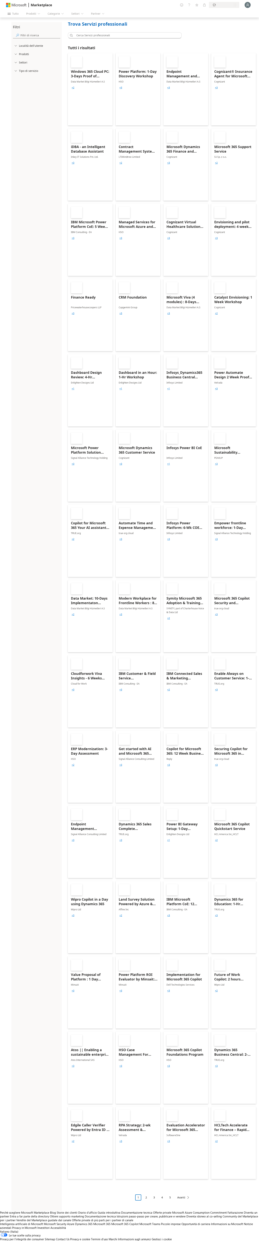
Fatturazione (235, 1212)
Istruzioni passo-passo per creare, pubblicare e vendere (151, 1216)
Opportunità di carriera (195, 1224)
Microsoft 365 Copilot (125, 1224)
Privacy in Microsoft (24, 1228)
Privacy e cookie (80, 1239)
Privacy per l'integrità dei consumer (22, 1239)
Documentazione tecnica (136, 1212)
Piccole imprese (171, 1224)
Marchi (113, 1239)
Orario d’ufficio (87, 1212)
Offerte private (162, 1212)
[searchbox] (40, 35)
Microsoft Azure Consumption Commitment (200, 1212)
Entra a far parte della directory (29, 1216)
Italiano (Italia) (9, 1231)
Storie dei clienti (67, 1212)
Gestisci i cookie (162, 1239)
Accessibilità (58, 1228)
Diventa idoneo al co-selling (204, 1216)
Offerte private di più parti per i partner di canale (102, 1220)
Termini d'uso (99, 1239)
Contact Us (62, 1239)
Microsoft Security (55, 1224)
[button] (70, 35)
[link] (90, 89)
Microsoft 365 (102, 1224)
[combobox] (125, 35)
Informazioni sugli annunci (134, 1239)
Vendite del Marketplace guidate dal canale (43, 1220)
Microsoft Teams (149, 1224)
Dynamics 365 (84, 1224)
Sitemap (50, 1239)
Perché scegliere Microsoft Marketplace (24, 1212)
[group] (73, 87)
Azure (70, 1224)
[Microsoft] (16, 5)
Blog (53, 1212)
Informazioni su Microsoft (227, 1224)
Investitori (43, 1228)
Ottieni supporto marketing (67, 1216)
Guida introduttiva (109, 1212)
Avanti (181, 1197)
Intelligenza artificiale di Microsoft (21, 1224)
